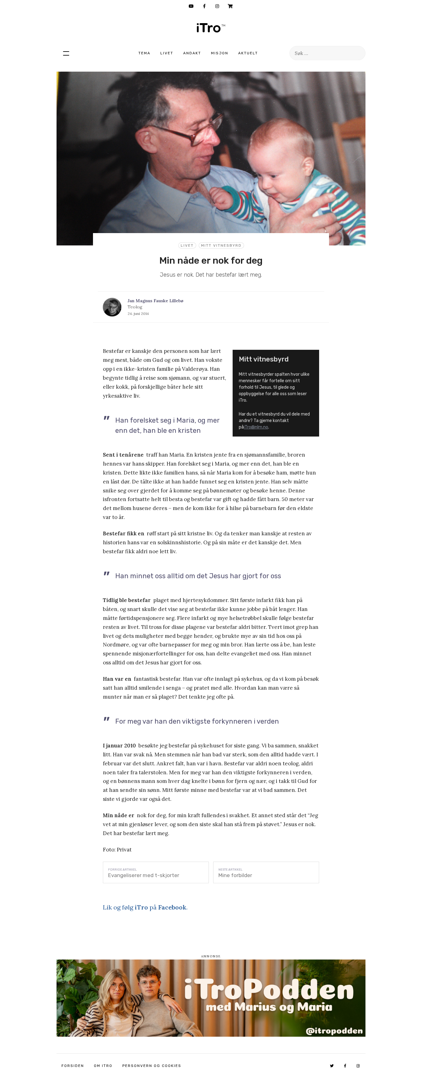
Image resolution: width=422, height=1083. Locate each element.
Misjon (219, 53)
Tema (144, 53)
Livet (166, 53)
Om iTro (103, 1066)
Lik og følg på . (145, 907)
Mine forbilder (235, 875)
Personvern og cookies (151, 1066)
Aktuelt (248, 53)
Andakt (192, 53)
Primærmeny (66, 53)
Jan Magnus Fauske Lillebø (156, 300)
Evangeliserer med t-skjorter (143, 875)
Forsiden (72, 1066)
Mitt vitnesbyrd (221, 245)
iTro (211, 28)
